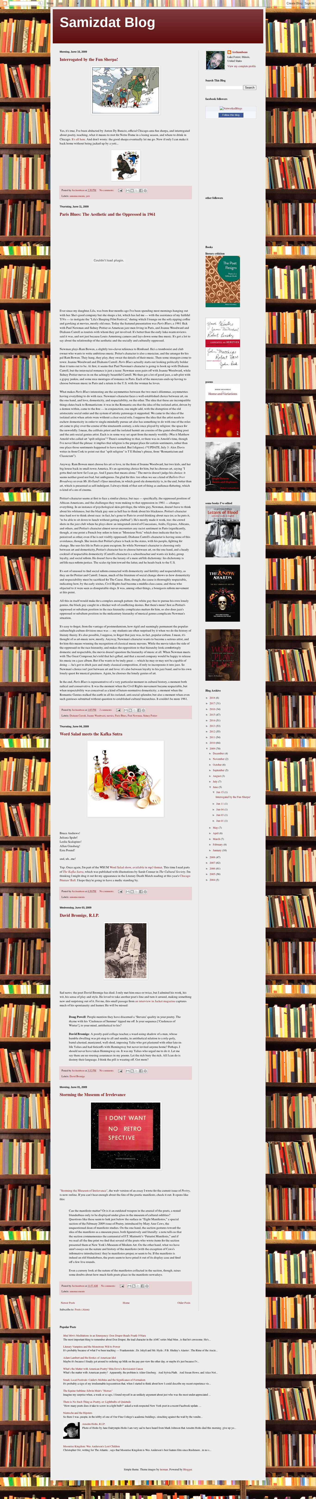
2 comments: (106, 709)
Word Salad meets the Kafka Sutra (91, 734)
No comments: (107, 190)
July (215, 781)
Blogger (187, 1469)
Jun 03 (220, 815)
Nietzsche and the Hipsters (77, 1413)
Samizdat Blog (107, 22)
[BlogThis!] (132, 190)
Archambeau (240, 52)
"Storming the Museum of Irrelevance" (84, 1190)
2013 (213, 726)
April (216, 833)
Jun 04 (220, 809)
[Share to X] (136, 190)
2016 (213, 709)
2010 (213, 742)
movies (110, 715)
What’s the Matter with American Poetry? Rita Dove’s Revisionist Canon (103, 1368)
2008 (213, 857)
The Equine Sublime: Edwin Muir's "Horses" (88, 1390)
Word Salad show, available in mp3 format (136, 867)
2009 (213, 748)
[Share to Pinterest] (145, 190)
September (219, 770)
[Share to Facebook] (141, 190)
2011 (213, 737)
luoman (164, 1469)
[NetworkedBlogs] (231, 108)
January (217, 850)
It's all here (78, 139)
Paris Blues (120, 715)
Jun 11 (220, 803)
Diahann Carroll (78, 715)
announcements (77, 196)
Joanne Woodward (96, 715)
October (217, 764)
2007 (213, 862)
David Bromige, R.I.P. (79, 915)
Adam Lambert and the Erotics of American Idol (89, 1357)
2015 (213, 714)
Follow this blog (230, 115)
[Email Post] (120, 190)
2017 (213, 703)
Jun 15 (220, 792)
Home (126, 1302)
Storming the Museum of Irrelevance (93, 1094)
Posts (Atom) (82, 1309)
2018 (213, 697)
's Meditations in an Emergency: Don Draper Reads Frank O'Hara (104, 1335)
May (216, 827)
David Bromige (77, 1076)
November (219, 759)
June (216, 787)
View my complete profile (241, 66)
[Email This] (127, 190)
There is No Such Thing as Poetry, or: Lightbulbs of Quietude (97, 1401)
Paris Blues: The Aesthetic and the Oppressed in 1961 (107, 214)
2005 (213, 874)
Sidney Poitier (150, 715)
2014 (213, 720)
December (219, 753)
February (218, 844)
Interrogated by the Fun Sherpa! (89, 59)
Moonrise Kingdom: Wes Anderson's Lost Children (91, 1446)
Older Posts (183, 1302)
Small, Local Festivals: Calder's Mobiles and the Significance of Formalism (104, 1380)
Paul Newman (135, 715)
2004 (213, 879)
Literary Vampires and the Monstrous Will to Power (91, 1346)
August (217, 776)
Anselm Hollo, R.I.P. (93, 1424)
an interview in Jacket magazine (155, 1001)
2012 (213, 731)
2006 (213, 868)
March (217, 839)
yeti (88, 196)
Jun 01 (220, 820)
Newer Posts (68, 1302)
